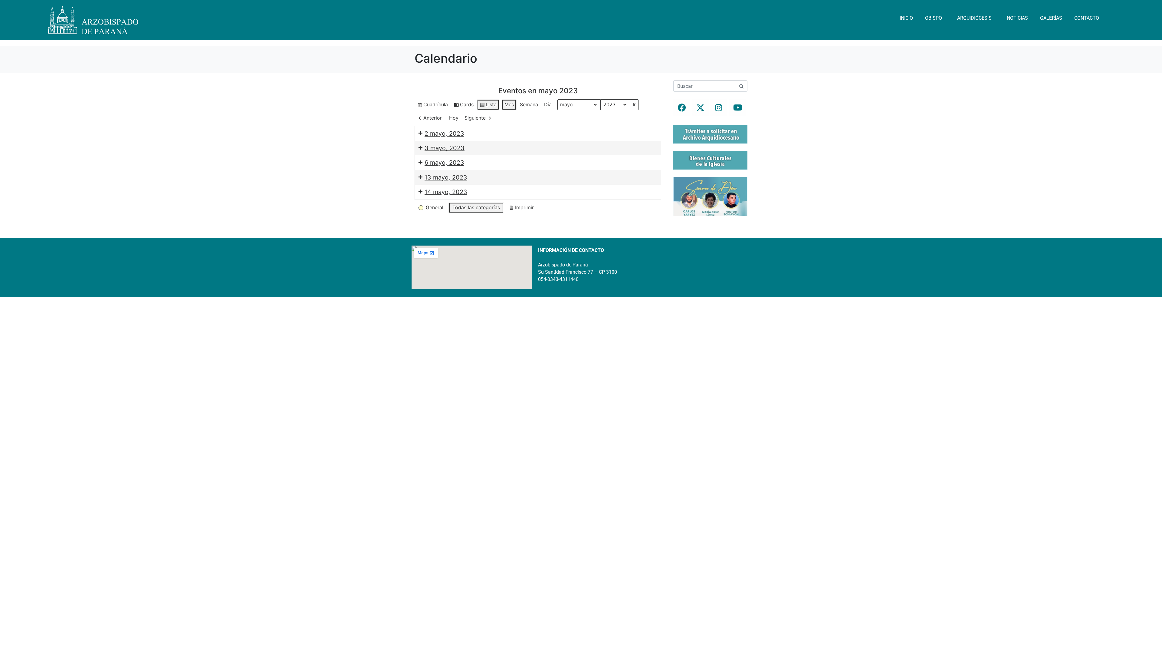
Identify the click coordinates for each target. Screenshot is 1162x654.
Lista (488, 105)
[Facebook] (681, 107)
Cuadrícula (432, 105)
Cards (464, 105)
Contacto (1086, 18)
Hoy (453, 118)
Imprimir (521, 208)
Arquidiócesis (974, 18)
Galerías (1051, 18)
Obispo (933, 18)
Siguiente (475, 118)
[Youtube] (737, 107)
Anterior (432, 118)
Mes (509, 104)
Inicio (906, 18)
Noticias (1017, 18)
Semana (529, 104)
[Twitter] (700, 107)
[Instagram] (718, 107)
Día (548, 104)
